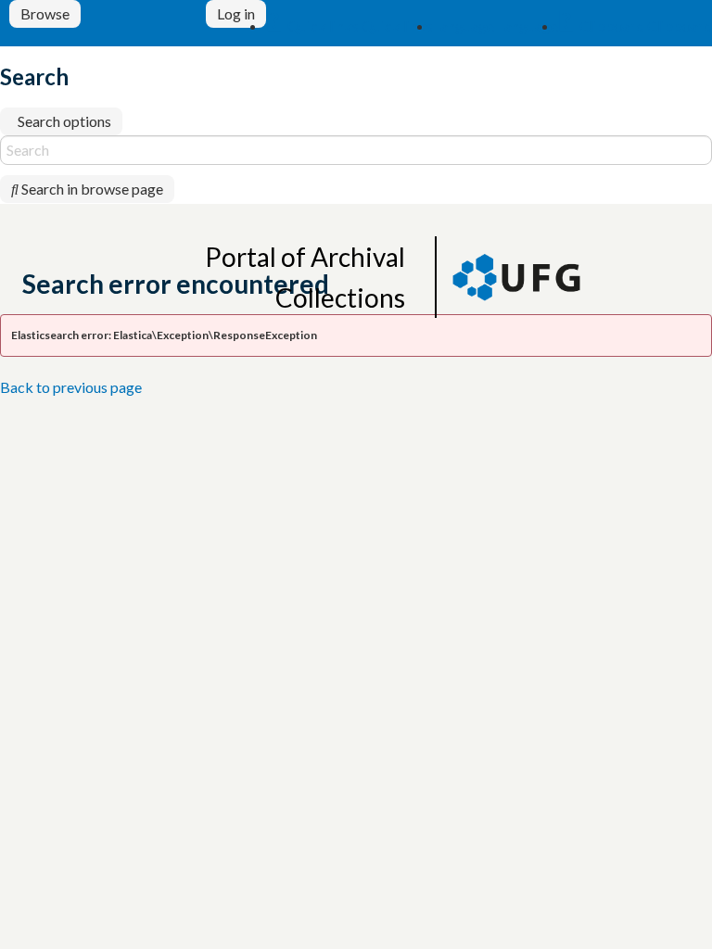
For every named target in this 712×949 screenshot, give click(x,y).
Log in (236, 13)
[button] (349, 25)
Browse (45, 13)
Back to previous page (71, 387)
